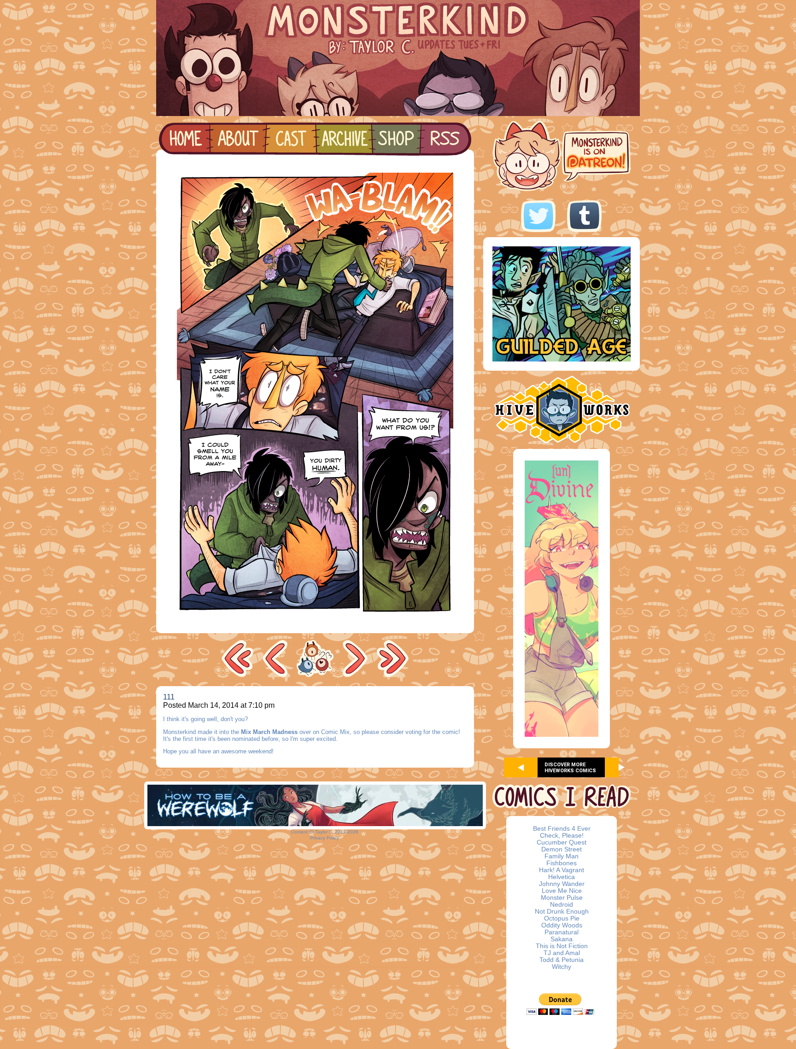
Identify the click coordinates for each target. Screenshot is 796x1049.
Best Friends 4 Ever (562, 828)
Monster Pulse (562, 897)
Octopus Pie (561, 918)
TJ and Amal (562, 953)
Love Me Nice (562, 890)
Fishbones (561, 863)
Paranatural (561, 932)
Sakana (561, 939)
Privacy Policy (324, 837)
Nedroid (561, 904)
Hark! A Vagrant (561, 870)
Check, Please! (562, 835)
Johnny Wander (562, 883)
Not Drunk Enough (562, 911)
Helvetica (561, 877)
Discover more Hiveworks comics (570, 768)
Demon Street (561, 849)
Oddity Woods (561, 925)
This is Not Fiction (562, 946)
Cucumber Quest (561, 842)
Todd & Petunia (561, 959)
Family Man (561, 856)
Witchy (561, 966)
